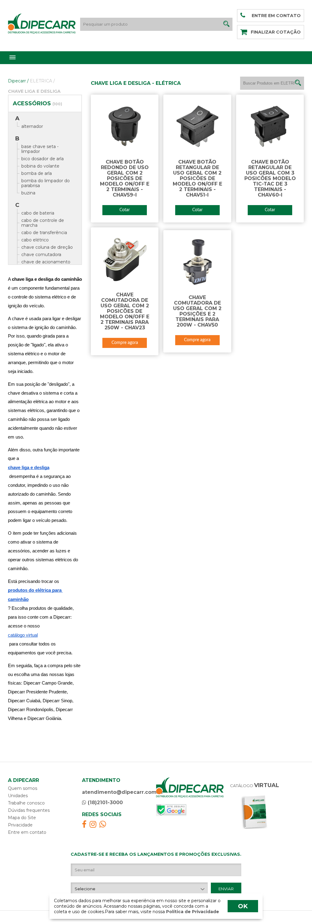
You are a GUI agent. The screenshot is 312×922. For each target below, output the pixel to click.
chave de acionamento (45, 261)
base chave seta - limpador (39, 149)
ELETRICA (42, 81)
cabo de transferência (44, 232)
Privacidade (20, 825)
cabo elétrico (35, 239)
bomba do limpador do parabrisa (45, 183)
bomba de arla (36, 173)
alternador (32, 126)
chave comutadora (41, 254)
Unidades (18, 795)
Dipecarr (18, 81)
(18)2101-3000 (104, 802)
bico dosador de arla (42, 158)
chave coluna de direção (47, 247)
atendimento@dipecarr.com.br (122, 792)
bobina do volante (40, 166)
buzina (28, 192)
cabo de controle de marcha (42, 223)
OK (243, 906)
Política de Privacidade (192, 911)
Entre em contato (27, 832)
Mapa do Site (22, 817)
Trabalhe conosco (26, 803)
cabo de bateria (37, 213)
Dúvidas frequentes (29, 810)
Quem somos (22, 788)
